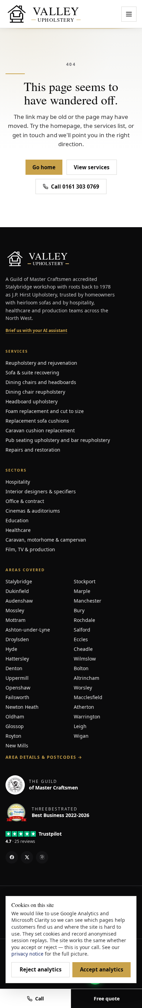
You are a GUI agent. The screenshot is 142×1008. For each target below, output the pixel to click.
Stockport (84, 581)
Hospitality (18, 481)
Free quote (107, 998)
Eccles (81, 639)
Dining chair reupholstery (35, 392)
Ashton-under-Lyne (28, 629)
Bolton (81, 668)
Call (39, 998)
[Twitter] (27, 857)
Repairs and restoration (33, 449)
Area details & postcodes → (44, 757)
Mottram (16, 620)
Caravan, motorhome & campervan (46, 539)
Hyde (11, 649)
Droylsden (17, 639)
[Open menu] (128, 14)
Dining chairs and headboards (41, 382)
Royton (13, 736)
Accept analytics (101, 969)
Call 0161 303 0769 (75, 186)
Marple (82, 591)
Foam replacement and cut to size (45, 411)
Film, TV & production (30, 549)
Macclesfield (88, 697)
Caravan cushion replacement (40, 430)
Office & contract (25, 501)
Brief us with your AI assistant (36, 330)
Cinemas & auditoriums (33, 510)
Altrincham (86, 678)
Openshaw (18, 687)
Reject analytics (41, 969)
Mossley (15, 610)
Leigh (80, 726)
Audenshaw (19, 600)
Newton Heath (22, 707)
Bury (79, 610)
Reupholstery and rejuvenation (41, 363)
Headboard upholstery (32, 401)
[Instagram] (42, 857)
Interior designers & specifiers (41, 491)
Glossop (15, 726)
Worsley (83, 687)
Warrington (87, 716)
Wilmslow (85, 658)
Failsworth (17, 697)
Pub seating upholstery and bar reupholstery (58, 440)
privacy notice (27, 953)
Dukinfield (17, 591)
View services (92, 167)
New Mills (17, 745)
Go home (43, 167)
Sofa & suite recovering (32, 372)
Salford (82, 629)
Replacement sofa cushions (37, 420)
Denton (14, 668)
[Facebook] (12, 857)
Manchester (87, 600)
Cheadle (83, 649)
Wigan (81, 736)
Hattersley (17, 658)
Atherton (84, 707)
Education (17, 520)
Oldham (15, 716)
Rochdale (84, 620)
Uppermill (17, 678)
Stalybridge (19, 581)
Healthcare (18, 530)
